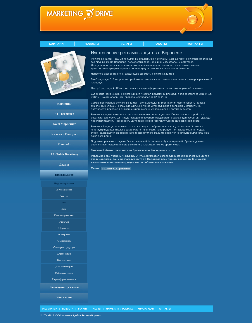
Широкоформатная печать (64, 279)
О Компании (49, 309)
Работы (161, 43)
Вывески (64, 196)
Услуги (126, 43)
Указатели (64, 222)
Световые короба (64, 189)
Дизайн (64, 164)
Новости (92, 43)
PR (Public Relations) (64, 154)
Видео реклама (64, 260)
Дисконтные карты (64, 266)
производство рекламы (116, 168)
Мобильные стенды (64, 273)
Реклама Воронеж (91, 315)
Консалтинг (64, 297)
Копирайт (64, 144)
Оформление (64, 228)
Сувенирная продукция (64, 247)
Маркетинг (64, 103)
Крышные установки (63, 215)
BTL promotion (64, 114)
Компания (57, 43)
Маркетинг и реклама (119, 309)
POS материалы (64, 241)
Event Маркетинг (64, 124)
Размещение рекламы (64, 287)
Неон (63, 209)
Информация (146, 309)
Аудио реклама (64, 253)
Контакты (195, 43)
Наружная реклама (64, 183)
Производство (64, 174)
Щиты (64, 202)
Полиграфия (64, 234)
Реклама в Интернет (64, 134)
